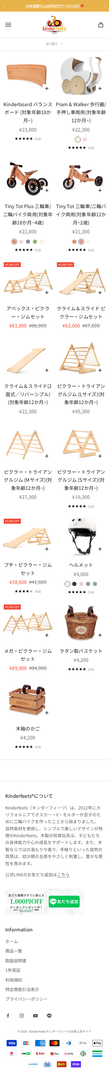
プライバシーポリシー (26, 999)
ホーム (11, 941)
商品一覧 (13, 951)
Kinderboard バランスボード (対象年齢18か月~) (27, 112)
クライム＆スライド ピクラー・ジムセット (81, 312)
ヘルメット (81, 564)
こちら (63, 874)
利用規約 (13, 980)
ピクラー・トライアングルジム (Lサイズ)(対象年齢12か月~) (81, 393)
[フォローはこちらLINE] (49, 1015)
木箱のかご (28, 728)
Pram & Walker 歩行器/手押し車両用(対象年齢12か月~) (81, 112)
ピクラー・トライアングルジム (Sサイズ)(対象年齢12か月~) (81, 479)
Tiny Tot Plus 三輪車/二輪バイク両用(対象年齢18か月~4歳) (28, 214)
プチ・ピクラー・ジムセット (28, 568)
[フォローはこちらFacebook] (8, 1015)
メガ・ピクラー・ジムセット (28, 654)
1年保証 (12, 970)
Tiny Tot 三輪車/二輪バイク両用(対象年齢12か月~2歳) (81, 214)
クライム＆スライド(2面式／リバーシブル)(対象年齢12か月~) (28, 393)
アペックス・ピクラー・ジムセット (27, 312)
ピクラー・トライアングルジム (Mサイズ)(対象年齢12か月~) (28, 479)
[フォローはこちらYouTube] (35, 1015)
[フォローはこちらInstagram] (21, 1015)
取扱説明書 (15, 960)
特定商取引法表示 (22, 989)
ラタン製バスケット (81, 650)
